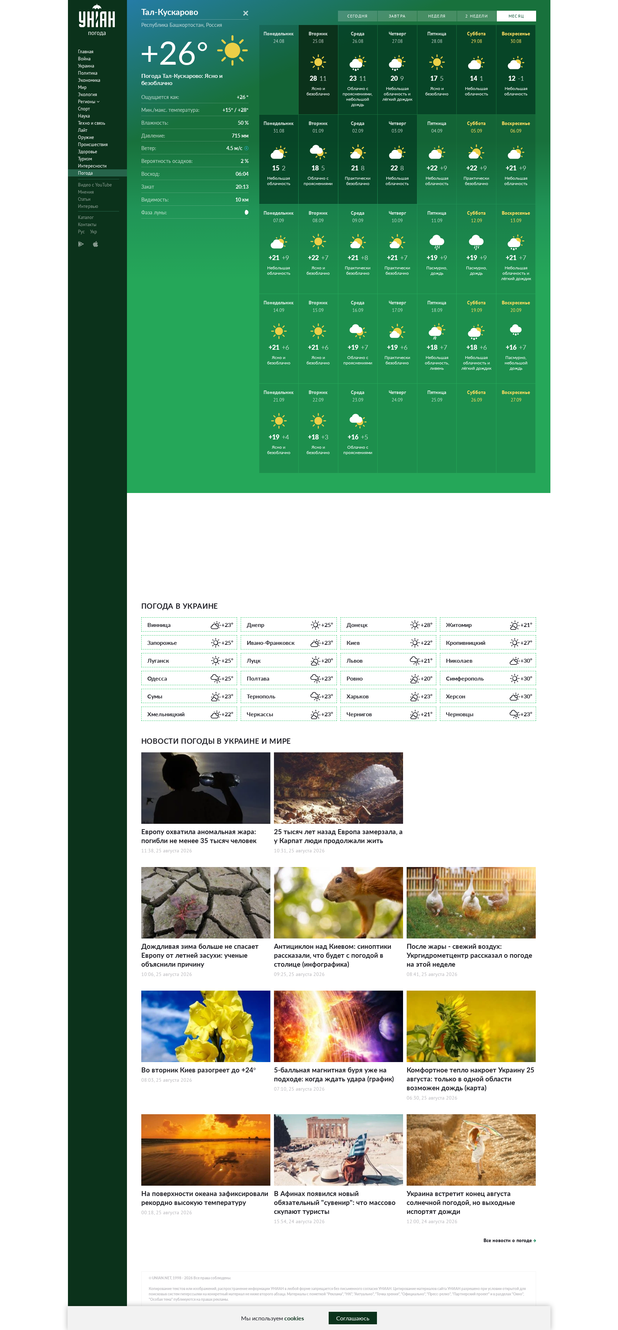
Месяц (516, 16)
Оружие (86, 137)
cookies (294, 1318)
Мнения (86, 192)
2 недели (476, 16)
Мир (82, 87)
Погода (85, 173)
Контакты (87, 224)
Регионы (87, 102)
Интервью (88, 206)
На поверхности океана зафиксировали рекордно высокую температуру (204, 1197)
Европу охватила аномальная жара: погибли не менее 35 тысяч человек (198, 836)
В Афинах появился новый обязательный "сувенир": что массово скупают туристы (335, 1202)
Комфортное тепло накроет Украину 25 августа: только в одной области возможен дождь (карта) (470, 1079)
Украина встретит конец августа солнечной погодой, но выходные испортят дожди (461, 1202)
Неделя (437, 16)
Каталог (86, 217)
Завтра (397, 16)
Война (84, 59)
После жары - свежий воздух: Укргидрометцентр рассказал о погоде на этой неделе (469, 955)
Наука (84, 116)
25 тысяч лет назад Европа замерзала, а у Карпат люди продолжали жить (338, 836)
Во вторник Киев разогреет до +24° (198, 1070)
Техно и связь (91, 123)
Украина (86, 66)
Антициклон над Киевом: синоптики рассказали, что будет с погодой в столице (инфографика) (332, 955)
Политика (87, 73)
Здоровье (87, 152)
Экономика (89, 80)
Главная (85, 52)
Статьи (84, 199)
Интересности (92, 166)
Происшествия (93, 144)
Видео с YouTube (95, 185)
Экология (87, 94)
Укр (93, 232)
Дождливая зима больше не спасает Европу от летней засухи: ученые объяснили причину (200, 955)
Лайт (82, 130)
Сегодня (357, 16)
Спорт (84, 109)
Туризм (85, 159)
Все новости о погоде (508, 1240)
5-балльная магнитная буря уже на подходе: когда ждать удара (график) (334, 1074)
